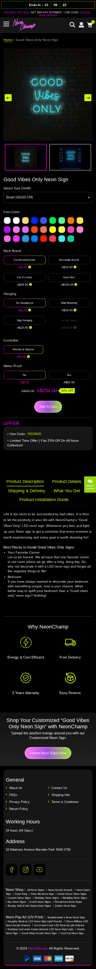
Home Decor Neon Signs (72, 893)
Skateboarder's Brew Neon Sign (66, 917)
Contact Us (59, 788)
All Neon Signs (35, 890)
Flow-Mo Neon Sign (42, 893)
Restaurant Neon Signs (68, 901)
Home (8, 40)
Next (87, 97)
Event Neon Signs (40, 901)
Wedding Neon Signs (75, 897)
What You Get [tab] (67, 490)
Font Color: (12, 212)
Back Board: (12, 251)
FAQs (13, 795)
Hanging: (10, 294)
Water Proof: (12, 366)
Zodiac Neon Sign (65, 905)
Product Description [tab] (25, 481)
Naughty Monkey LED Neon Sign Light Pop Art (35, 921)
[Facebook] (11, 869)
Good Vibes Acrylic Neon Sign (39, 933)
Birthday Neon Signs (47, 897)
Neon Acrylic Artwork (60, 890)
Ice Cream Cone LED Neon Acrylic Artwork (59, 925)
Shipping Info (60, 795)
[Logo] (24, 24)
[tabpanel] (48, 559)
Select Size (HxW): (17, 188)
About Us (15, 788)
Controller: (11, 340)
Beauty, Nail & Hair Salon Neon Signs (29, 905)
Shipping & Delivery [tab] (26, 490)
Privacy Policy (19, 802)
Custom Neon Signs (19, 897)
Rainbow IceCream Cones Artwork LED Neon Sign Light (40, 929)
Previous (8, 97)
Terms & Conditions (65, 802)
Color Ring (21, 893)
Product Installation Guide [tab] (44, 499)
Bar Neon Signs (17, 901)
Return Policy (18, 809)
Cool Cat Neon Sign (72, 933)
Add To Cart (48, 406)
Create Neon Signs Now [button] (48, 753)
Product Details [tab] (66, 481)
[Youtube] (39, 869)
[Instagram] (25, 869)
